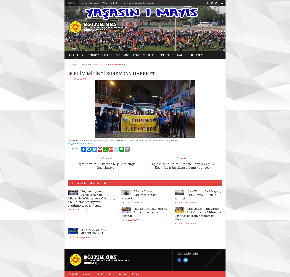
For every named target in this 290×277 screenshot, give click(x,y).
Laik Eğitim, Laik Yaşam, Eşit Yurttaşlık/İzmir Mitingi (144, 212)
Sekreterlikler (100, 55)
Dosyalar (122, 273)
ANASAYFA (76, 55)
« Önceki (106, 158)
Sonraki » (183, 158)
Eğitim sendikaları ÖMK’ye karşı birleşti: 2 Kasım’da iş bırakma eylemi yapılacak (183, 165)
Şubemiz (122, 55)
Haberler (83, 64)
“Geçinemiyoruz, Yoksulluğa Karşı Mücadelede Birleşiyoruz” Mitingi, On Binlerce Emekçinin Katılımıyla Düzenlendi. (86, 3)
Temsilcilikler (144, 55)
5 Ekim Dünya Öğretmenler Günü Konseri (140, 194)
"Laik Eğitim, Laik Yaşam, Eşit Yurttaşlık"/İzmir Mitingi (198, 194)
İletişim (197, 55)
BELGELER (166, 55)
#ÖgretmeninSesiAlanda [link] (80, 143)
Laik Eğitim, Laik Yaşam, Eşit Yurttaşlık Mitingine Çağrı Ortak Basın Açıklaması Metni (198, 214)
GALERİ (182, 55)
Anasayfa (72, 64)
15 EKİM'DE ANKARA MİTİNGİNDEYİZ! (94, 231)
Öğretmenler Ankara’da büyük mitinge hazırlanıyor (106, 165)
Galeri (111, 273)
